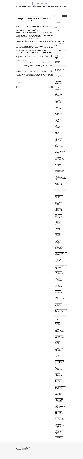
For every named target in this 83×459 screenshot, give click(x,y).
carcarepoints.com (58, 278)
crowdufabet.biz (58, 243)
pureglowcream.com (59, 385)
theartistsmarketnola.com (60, 406)
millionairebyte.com (58, 184)
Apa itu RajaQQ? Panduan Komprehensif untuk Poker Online (59, 43)
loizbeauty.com (57, 368)
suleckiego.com (58, 437)
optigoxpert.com (58, 102)
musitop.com (57, 296)
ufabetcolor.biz (57, 227)
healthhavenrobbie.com (59, 148)
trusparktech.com (58, 96)
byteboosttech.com (58, 209)
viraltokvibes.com (58, 347)
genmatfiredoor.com (59, 146)
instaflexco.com (58, 107)
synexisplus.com (58, 77)
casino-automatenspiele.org (60, 361)
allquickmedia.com (58, 375)
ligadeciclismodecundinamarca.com (61, 177)
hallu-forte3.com (58, 412)
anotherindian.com (58, 303)
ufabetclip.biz (57, 218)
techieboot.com (58, 201)
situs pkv (17, 448)
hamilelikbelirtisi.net (58, 113)
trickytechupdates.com (59, 430)
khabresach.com (58, 432)
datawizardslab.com (58, 121)
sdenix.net (57, 351)
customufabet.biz (58, 236)
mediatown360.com (58, 421)
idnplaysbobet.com (58, 157)
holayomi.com (57, 176)
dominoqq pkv (57, 61)
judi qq (56, 54)
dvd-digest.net (57, 405)
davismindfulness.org (59, 183)
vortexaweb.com (58, 91)
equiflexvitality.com (58, 152)
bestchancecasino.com (59, 166)
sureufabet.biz (57, 235)
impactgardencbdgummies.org (61, 309)
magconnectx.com (58, 173)
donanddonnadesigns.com (60, 150)
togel (38, 9)
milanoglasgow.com (58, 411)
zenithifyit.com (57, 88)
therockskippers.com (59, 414)
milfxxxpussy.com (58, 293)
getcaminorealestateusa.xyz (60, 186)
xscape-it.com (57, 260)
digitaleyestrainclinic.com (59, 423)
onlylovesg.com (58, 153)
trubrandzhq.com (58, 97)
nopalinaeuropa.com (59, 311)
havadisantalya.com (58, 198)
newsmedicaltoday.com (59, 171)
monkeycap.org (58, 350)
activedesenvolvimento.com (60, 154)
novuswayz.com (58, 103)
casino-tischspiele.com (59, 362)
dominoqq (18, 447)
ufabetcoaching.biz (58, 182)
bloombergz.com (58, 357)
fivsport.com (57, 285)
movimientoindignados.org (60, 292)
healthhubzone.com (59, 205)
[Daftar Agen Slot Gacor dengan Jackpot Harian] (41, 4)
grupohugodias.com (58, 280)
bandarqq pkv (57, 58)
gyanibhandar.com (58, 216)
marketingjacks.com (58, 427)
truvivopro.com (58, 84)
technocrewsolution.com (59, 345)
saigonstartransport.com (59, 393)
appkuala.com (57, 382)
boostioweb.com (58, 71)
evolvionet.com (57, 76)
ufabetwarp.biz (57, 217)
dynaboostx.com (58, 106)
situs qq (56, 55)
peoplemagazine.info (59, 195)
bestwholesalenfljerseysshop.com (61, 253)
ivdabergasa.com (58, 267)
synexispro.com (57, 175)
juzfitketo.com (57, 306)
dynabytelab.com (58, 75)
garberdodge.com (58, 332)
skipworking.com (58, 367)
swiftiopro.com (57, 112)
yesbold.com (57, 204)
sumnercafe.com (58, 290)
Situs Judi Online (43, 9)
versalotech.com (58, 114)
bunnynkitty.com (58, 389)
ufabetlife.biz (57, 229)
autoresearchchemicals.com (60, 434)
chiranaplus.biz (57, 407)
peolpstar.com (57, 336)
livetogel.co (57, 145)
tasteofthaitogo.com (58, 388)
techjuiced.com (58, 208)
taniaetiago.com (58, 305)
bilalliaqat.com (57, 167)
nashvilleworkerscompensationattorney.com (63, 178)
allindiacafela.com (58, 417)
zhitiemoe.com (57, 300)
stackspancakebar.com (59, 408)
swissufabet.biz (57, 223)
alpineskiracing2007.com (59, 418)
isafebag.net (57, 356)
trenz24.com (57, 366)
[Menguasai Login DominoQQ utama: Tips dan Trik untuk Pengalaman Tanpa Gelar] (50, 87)
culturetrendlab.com (59, 135)
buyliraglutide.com (58, 214)
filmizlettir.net (57, 322)
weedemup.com (58, 165)
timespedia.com (58, 370)
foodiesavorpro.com (58, 126)
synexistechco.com (58, 83)
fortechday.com (58, 185)
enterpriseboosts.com (59, 358)
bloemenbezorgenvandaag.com (61, 386)
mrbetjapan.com (58, 380)
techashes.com (57, 196)
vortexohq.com (57, 127)
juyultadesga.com (58, 268)
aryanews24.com (58, 259)
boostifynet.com (58, 99)
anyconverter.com (58, 369)
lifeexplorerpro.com (58, 131)
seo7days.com (57, 383)
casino (27, 9)
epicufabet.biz (57, 239)
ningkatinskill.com (58, 284)
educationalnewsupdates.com (60, 69)
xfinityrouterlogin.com (59, 426)
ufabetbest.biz (57, 234)
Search (65, 15)
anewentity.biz (57, 381)
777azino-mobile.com (59, 261)
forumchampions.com (59, 328)
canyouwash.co (58, 197)
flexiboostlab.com (58, 109)
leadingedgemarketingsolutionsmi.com (62, 250)
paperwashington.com (59, 164)
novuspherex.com (58, 94)
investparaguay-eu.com (59, 273)
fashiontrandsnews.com (59, 247)
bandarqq (56, 57)
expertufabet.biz (58, 220)
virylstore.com (57, 341)
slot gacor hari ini (22, 449)
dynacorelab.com (58, 82)
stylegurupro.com (58, 120)
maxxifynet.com (58, 80)
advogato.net (57, 355)
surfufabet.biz (57, 233)
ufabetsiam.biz (57, 222)
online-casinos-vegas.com (59, 425)
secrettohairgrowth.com (59, 387)
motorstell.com (57, 342)
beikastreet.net (57, 320)
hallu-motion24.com (59, 413)
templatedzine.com (58, 286)
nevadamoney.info (58, 401)
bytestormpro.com (58, 133)
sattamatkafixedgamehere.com (61, 160)
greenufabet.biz (58, 226)
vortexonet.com (58, 78)
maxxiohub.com (58, 89)
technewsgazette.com (59, 376)
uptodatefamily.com (58, 294)
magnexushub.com (58, 210)
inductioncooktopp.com (59, 170)
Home (15, 9)
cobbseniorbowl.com (59, 262)
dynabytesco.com (58, 119)
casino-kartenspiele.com (59, 360)
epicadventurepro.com (59, 128)
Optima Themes (23, 457)
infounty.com (57, 272)
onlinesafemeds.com (58, 215)
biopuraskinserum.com (59, 398)
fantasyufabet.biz (58, 221)
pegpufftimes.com (58, 325)
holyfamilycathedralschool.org (60, 179)
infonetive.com (57, 395)
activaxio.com (57, 118)
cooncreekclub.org (58, 324)
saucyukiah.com (58, 319)
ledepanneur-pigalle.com (59, 404)
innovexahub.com (58, 81)
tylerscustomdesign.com (59, 337)
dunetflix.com (57, 291)
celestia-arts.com (58, 326)
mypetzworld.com (58, 271)
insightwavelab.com (58, 129)
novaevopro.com (58, 95)
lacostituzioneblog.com (59, 298)
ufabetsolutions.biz (58, 230)
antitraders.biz (57, 258)
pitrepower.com (58, 420)
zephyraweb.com (58, 90)
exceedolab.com (58, 116)
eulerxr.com (57, 139)
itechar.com (57, 203)
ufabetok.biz (57, 241)
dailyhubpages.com (58, 156)
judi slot (19, 446)
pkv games (19, 9)
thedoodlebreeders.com (59, 279)
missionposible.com (58, 424)
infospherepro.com (58, 125)
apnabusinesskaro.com (59, 436)
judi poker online (58, 56)
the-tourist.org (57, 354)
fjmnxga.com (57, 392)
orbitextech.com (58, 141)
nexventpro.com (58, 100)
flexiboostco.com (58, 70)
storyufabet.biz (57, 237)
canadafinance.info (58, 400)
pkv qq (20, 450)
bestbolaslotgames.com (59, 159)
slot (24, 9)
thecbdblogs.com (58, 433)
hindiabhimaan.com (58, 431)
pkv (16, 446)
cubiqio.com (57, 122)
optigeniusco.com (58, 93)
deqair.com (57, 281)
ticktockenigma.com (58, 138)
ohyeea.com (57, 299)
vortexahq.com (57, 87)
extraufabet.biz (57, 228)
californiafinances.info (59, 399)
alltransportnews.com (59, 246)
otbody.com (57, 363)
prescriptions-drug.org (59, 344)
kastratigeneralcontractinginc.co (61, 252)
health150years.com (58, 343)
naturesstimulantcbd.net (59, 310)
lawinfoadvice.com (58, 287)
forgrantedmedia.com (59, 335)
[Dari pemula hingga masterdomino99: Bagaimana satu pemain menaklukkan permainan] (18, 87)
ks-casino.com (57, 277)
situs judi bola (24, 446)
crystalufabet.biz (58, 240)
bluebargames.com (58, 329)
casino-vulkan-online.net (59, 419)
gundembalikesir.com (59, 202)
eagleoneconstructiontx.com (60, 151)
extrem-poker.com (58, 275)
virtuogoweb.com (58, 211)
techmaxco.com (58, 115)
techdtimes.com (58, 199)
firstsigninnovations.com (59, 331)
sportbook (33, 9)
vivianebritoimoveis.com (59, 348)
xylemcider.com (58, 304)
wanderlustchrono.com (59, 134)
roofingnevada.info (58, 172)
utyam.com (57, 297)
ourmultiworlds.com (58, 323)
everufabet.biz (57, 242)
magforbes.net (57, 349)
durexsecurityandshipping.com (61, 265)
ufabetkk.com (57, 374)
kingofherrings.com (58, 379)
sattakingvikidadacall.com (59, 158)
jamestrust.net (57, 364)
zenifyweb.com (57, 144)
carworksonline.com (58, 338)
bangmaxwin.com (58, 394)
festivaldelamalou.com (59, 330)
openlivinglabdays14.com (59, 254)
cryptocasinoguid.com (59, 249)
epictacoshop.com (58, 396)
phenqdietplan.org (58, 288)
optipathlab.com (58, 74)
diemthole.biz (57, 373)
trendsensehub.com (58, 137)
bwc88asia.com (57, 274)
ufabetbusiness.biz (58, 224)
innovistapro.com (58, 108)
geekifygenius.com (58, 140)
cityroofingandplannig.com (60, 266)
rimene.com (57, 402)
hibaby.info (57, 163)
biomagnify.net (57, 312)
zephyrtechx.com (58, 101)
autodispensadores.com (59, 169)
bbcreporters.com (58, 248)
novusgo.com (57, 132)
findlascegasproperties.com (60, 147)
